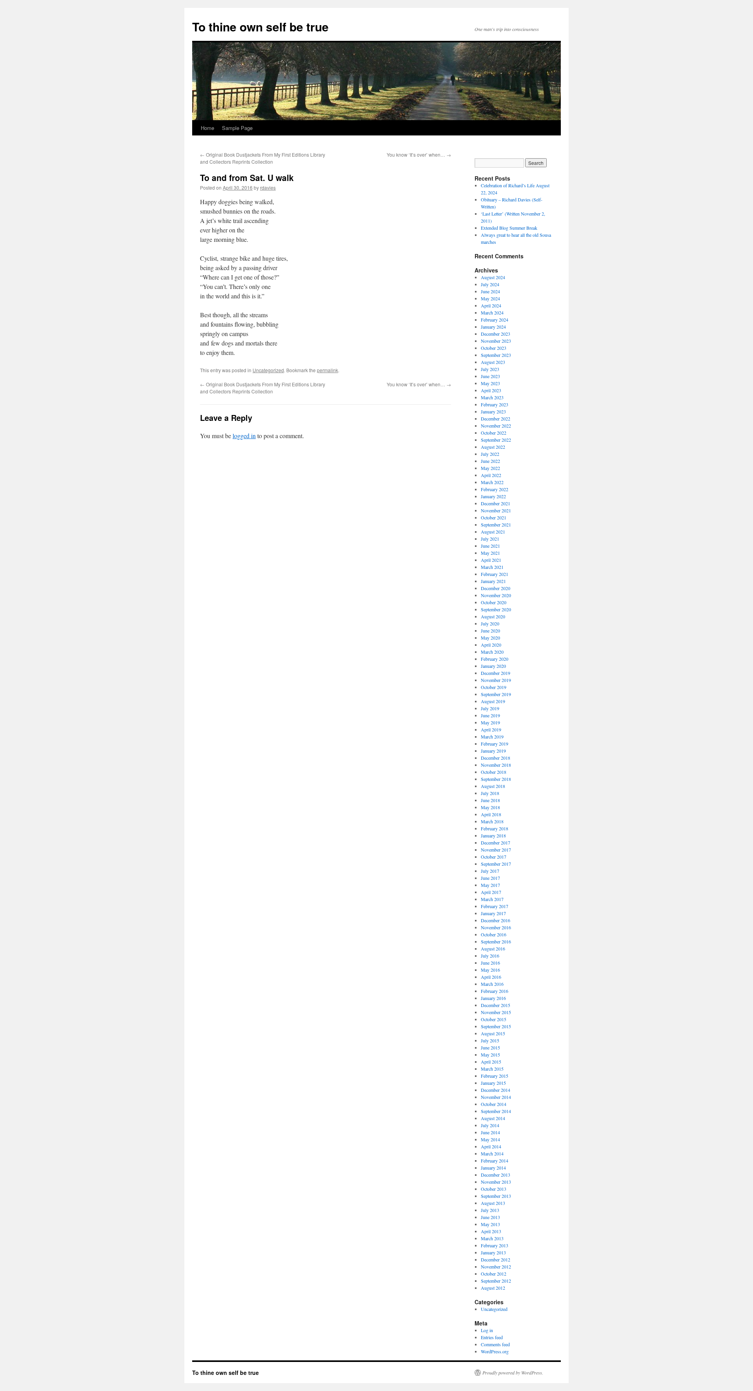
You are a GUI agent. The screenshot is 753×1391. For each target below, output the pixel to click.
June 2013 (490, 1217)
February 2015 (494, 1076)
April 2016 (491, 977)
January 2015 (493, 1083)
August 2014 (493, 1118)
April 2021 (491, 560)
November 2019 (496, 680)
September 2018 (496, 779)
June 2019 (490, 715)
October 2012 (493, 1273)
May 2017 (490, 885)
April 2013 (491, 1231)
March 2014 (492, 1153)
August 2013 (493, 1203)
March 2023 (492, 397)
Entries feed (492, 1337)
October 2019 (493, 687)
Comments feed (495, 1344)
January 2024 (493, 327)
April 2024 (491, 305)
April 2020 (491, 645)
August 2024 (493, 277)
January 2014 (493, 1167)
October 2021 (493, 517)
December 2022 (495, 418)
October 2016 (493, 934)
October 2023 (493, 348)
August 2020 (493, 616)
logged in (244, 435)
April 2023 (491, 390)
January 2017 (493, 913)
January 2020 (493, 666)
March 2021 (492, 567)
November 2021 (496, 510)
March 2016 (492, 984)
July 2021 (490, 539)
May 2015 (490, 1054)
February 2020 (494, 659)
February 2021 (494, 574)
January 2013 (493, 1252)
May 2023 (490, 383)
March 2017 (492, 899)
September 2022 (496, 440)
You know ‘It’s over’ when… (419, 154)
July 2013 (490, 1210)
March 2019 (492, 736)
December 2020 (495, 588)
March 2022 (492, 482)
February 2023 (494, 404)
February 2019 (494, 743)
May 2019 (490, 722)
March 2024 (492, 312)
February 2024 (494, 319)
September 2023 (496, 355)
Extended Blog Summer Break (509, 228)
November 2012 (496, 1266)
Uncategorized (268, 370)
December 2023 (495, 334)
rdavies (268, 187)
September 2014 (496, 1111)
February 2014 (494, 1160)
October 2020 (493, 602)
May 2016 (490, 970)
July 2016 (490, 955)
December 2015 (495, 1005)
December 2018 (495, 758)
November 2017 (496, 849)
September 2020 (496, 609)
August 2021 (493, 531)
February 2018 (494, 828)
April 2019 (491, 729)
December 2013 (495, 1175)
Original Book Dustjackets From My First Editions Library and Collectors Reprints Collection (262, 158)
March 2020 (492, 652)
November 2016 (496, 927)
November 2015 (496, 1012)
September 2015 (496, 1026)
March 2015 (492, 1069)
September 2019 (496, 694)
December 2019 (495, 673)
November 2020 (496, 595)
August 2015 (493, 1033)
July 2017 (490, 871)
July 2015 (490, 1040)
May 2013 (490, 1224)
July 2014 (490, 1125)
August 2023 (493, 362)
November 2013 (496, 1182)
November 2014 (496, 1097)
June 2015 (490, 1047)
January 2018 (493, 835)
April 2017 (491, 892)
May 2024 (490, 298)
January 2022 (493, 496)
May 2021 (490, 553)
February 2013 (494, 1245)
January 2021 (493, 581)
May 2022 (490, 468)
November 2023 (496, 341)
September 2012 (496, 1281)
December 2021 (495, 503)
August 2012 (493, 1288)
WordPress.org (495, 1351)
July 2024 (490, 284)
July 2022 (490, 454)
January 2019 (493, 751)
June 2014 (490, 1132)
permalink (327, 370)
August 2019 (493, 701)
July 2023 (490, 369)
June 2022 (490, 461)
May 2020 (490, 637)
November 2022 (496, 425)
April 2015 (491, 1061)
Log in (487, 1330)
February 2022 (494, 489)
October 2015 (493, 1019)
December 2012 (495, 1259)
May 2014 (490, 1139)
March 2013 (492, 1238)
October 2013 (493, 1189)
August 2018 (493, 786)
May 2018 (490, 807)
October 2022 (493, 433)
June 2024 (490, 291)
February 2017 (494, 906)
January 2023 (493, 411)
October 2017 (493, 857)
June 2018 (490, 800)
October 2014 (493, 1104)
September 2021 (496, 524)
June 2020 (490, 630)
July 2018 (490, 793)
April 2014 (491, 1146)
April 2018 (491, 814)
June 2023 (490, 376)
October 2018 (493, 772)
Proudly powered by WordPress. (512, 1372)
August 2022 (493, 447)
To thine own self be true (260, 26)
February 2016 (494, 991)
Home (207, 128)
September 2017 (496, 864)
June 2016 (490, 963)
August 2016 (493, 948)
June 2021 (490, 546)
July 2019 (490, 708)
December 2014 (495, 1090)
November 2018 (496, 765)
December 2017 (495, 842)
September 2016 (496, 941)
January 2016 (493, 998)
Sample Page (237, 128)
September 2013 (496, 1196)
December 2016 (495, 920)
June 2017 (490, 878)
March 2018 (492, 821)
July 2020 (490, 623)
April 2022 (491, 475)
